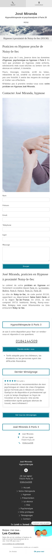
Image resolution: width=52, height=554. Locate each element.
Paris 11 (33, 288)
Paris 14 (29, 291)
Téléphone (6, 225)
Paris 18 (37, 291)
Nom (4, 196)
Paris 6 (21, 291)
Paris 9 (13, 291)
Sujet (4, 235)
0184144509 (26, 341)
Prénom (5, 205)
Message (6, 245)
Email (4, 215)
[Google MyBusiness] (26, 470)
